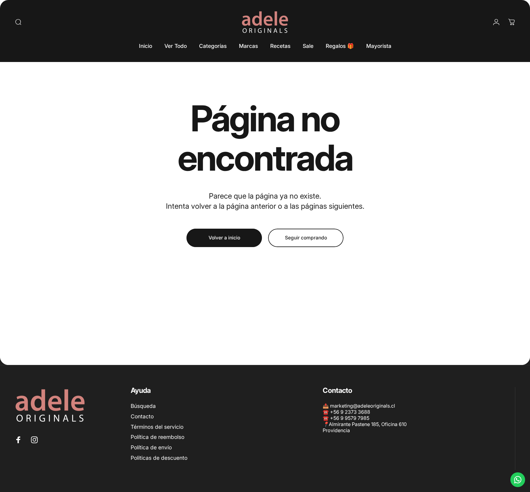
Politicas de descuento (159, 458)
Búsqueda (143, 406)
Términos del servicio (157, 426)
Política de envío (151, 447)
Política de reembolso (157, 437)
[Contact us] (517, 479)
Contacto (142, 416)
